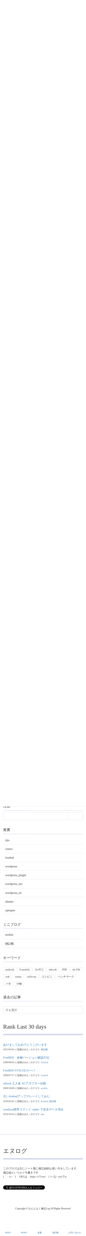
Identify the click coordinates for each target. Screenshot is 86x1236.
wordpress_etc (13, 892)
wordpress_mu (13, 884)
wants (18, 976)
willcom (31, 976)
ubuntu (9, 901)
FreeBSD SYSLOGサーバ (19, 1070)
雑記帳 (9, 943)
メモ (8, 983)
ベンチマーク (66, 976)
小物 (19, 983)
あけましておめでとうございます (25, 1044)
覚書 (40, 1232)
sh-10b (76, 969)
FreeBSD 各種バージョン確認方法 (26, 1057)
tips (7, 840)
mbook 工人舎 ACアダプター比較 (24, 1083)
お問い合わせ (74, 1232)
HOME (24, 1232)
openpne (10, 910)
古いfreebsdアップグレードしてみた (26, 1096)
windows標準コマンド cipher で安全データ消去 (33, 1109)
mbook (53, 969)
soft (7, 976)
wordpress (11, 866)
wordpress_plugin (15, 875)
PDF (64, 969)
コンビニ (47, 976)
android (9, 969)
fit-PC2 (39, 969)
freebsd (9, 857)
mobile (9, 934)
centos (9, 849)
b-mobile (25, 969)
